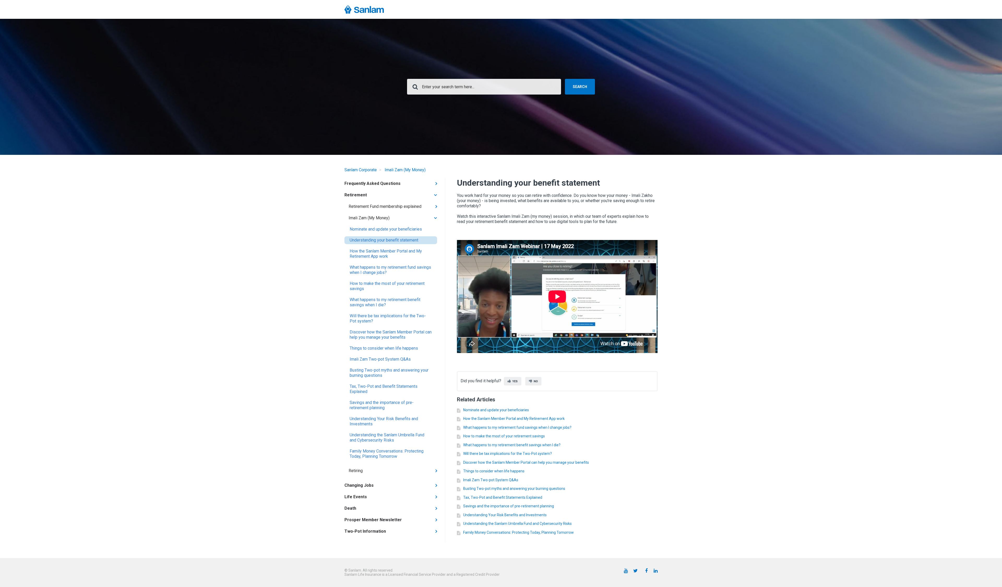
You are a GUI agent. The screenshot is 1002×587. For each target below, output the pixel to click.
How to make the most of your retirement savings (387, 286)
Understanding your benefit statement (384, 240)
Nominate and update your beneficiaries (386, 229)
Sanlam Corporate (360, 169)
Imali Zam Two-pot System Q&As (380, 359)
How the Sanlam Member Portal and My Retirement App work (386, 254)
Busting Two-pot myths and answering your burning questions (389, 373)
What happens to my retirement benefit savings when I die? (385, 302)
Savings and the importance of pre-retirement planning (382, 405)
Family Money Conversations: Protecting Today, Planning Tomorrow (387, 454)
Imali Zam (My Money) (405, 169)
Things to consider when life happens (384, 348)
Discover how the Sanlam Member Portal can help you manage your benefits (391, 335)
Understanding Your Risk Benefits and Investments (384, 421)
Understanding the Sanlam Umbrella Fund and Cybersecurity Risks (387, 437)
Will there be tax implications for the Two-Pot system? (388, 318)
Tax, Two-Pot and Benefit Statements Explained (384, 389)
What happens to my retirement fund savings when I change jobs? (390, 270)
